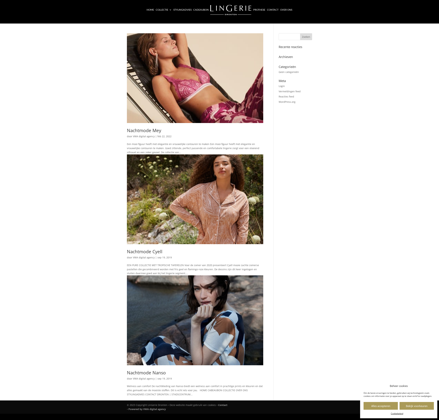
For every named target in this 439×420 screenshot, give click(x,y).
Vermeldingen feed (290, 91)
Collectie (162, 10)
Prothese (259, 10)
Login (282, 86)
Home (150, 10)
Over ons (286, 10)
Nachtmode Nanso (146, 373)
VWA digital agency (144, 136)
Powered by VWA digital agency (147, 409)
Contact (272, 10)
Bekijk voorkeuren (417, 406)
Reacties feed (286, 96)
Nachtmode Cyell (144, 251)
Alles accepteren (380, 406)
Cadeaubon (201, 10)
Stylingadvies (182, 10)
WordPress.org (287, 101)
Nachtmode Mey (144, 130)
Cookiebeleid (397, 413)
